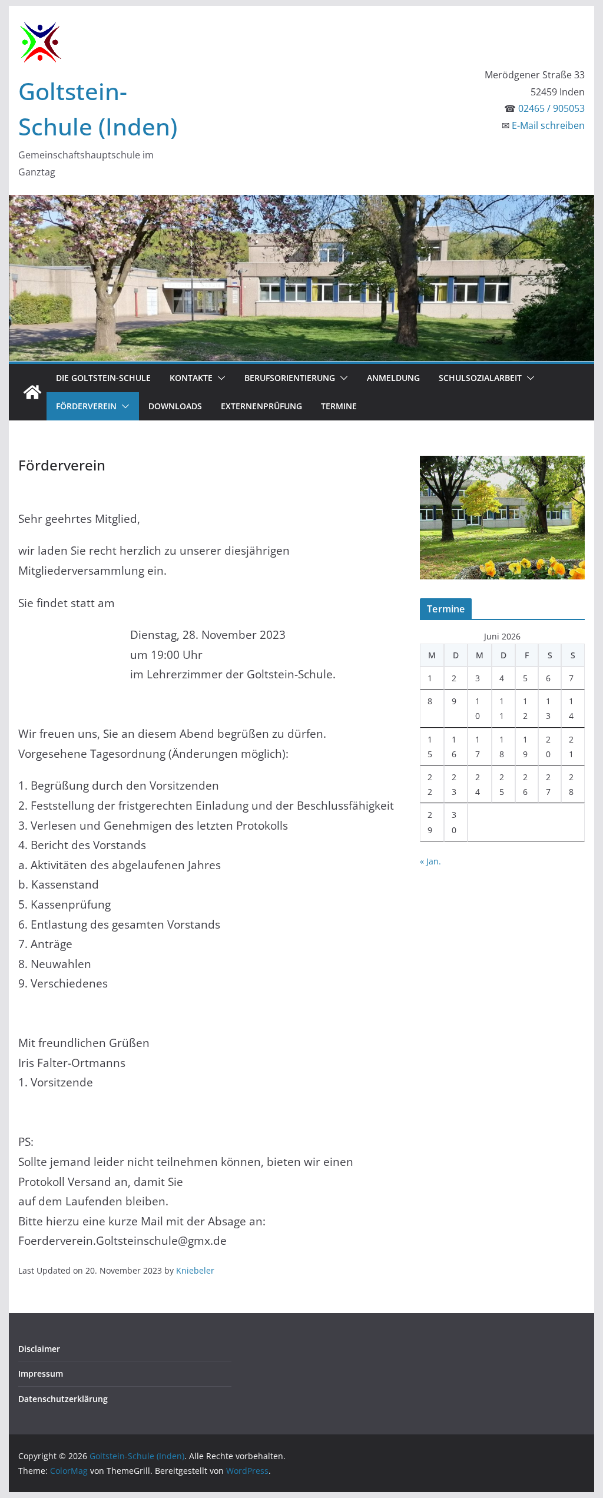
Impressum (40, 1373)
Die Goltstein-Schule (103, 377)
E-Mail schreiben (548, 125)
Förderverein (86, 406)
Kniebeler (195, 1270)
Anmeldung (393, 377)
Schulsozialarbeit (480, 377)
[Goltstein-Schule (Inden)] (32, 392)
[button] (219, 378)
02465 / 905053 (551, 108)
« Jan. (430, 861)
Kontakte (191, 377)
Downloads (175, 406)
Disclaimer (39, 1348)
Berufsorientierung (289, 377)
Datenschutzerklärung (63, 1398)
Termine (339, 406)
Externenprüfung (261, 406)
